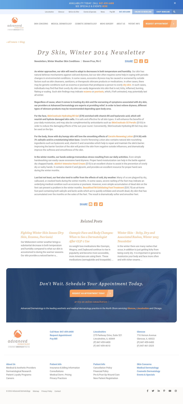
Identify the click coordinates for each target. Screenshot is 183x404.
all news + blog (16, 42)
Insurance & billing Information (65, 367)
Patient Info (134, 23)
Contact (58, 391)
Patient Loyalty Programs (18, 374)
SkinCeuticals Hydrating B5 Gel (63, 115)
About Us (121, 23)
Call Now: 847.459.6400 (62, 331)
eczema (88, 91)
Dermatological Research (18, 371)
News (103, 11)
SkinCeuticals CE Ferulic (124, 122)
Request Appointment (157, 23)
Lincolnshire (49, 11)
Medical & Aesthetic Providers (21, 367)
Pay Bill (112, 11)
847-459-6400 (106, 3)
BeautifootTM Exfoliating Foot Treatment (103, 187)
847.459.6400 (124, 11)
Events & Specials (90, 11)
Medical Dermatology (61, 23)
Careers (10, 378)
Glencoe (61, 11)
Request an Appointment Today (88, 293)
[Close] (175, 3)
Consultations (56, 371)
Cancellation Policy (102, 367)
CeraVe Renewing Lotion (120, 136)
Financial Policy (101, 371)
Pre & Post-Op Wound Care (106, 374)
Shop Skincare (163, 11)
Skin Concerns (41, 23)
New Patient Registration (105, 378)
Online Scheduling (143, 11)
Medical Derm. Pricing (60, 374)
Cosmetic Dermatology (86, 23)
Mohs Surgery (106, 23)
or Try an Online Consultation (91, 301)
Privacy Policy (46, 391)
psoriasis (99, 91)
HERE (105, 6)
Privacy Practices (58, 378)
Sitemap (36, 391)
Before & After (74, 11)
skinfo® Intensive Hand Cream (69, 163)
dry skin (127, 84)
